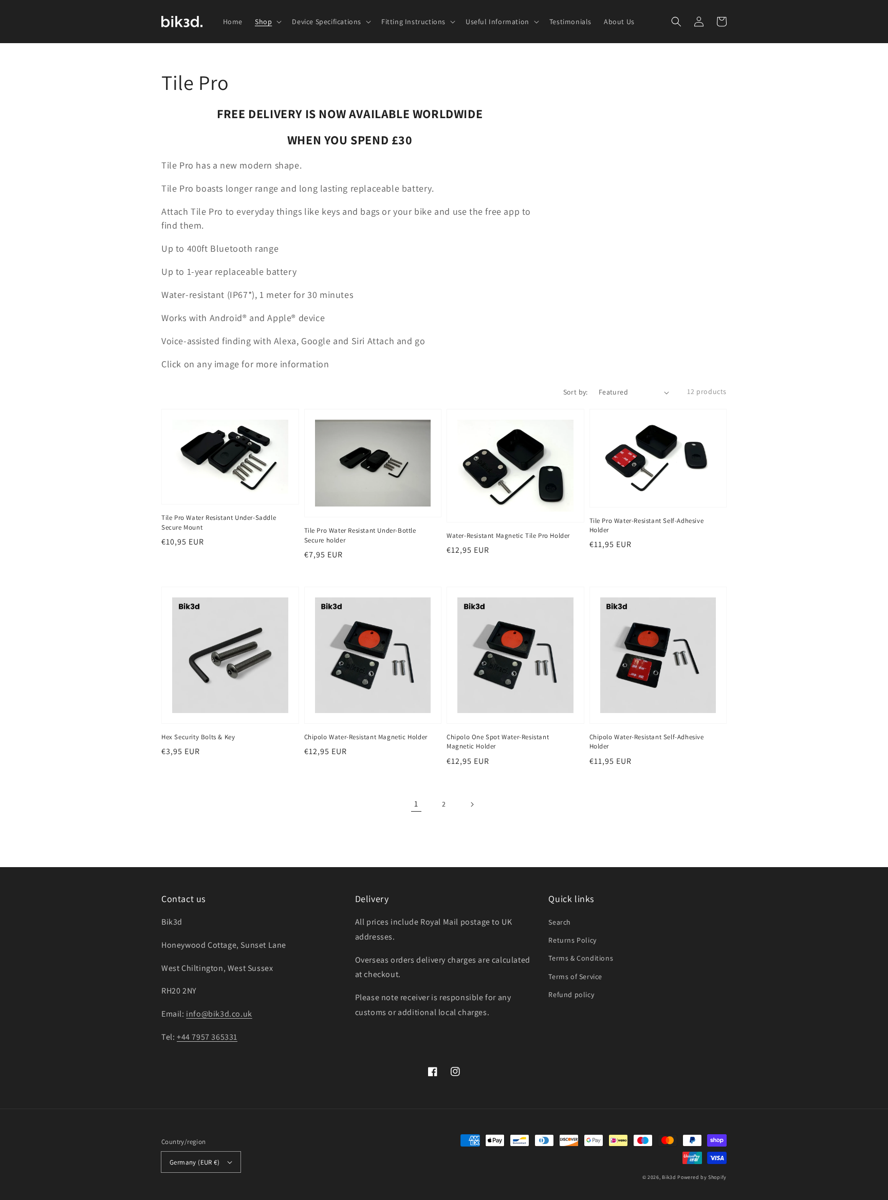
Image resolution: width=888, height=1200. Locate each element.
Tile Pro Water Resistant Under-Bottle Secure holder (360, 535)
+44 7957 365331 (207, 1037)
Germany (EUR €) (194, 1162)
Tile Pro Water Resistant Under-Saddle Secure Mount (218, 522)
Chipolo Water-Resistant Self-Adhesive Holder (646, 742)
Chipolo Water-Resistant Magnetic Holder (366, 737)
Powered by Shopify (702, 1177)
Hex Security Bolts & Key (198, 737)
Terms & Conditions (580, 958)
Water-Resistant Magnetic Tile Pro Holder (508, 535)
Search (559, 922)
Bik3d (669, 1177)
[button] (676, 21)
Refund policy (571, 994)
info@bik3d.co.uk (219, 1013)
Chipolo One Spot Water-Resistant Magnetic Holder (498, 742)
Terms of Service (575, 976)
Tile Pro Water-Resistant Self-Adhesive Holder (646, 525)
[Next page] (471, 804)
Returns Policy (572, 940)
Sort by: (575, 392)
